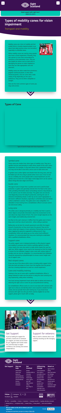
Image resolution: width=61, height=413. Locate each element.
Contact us (50, 383)
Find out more (20, 349)
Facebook (7, 396)
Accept (44, 409)
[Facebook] (25, 394)
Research (39, 381)
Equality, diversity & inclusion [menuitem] (47, 401)
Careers (49, 377)
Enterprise (18, 385)
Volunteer (28, 374)
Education (18, 383)
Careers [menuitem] (20, 401)
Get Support (12, 334)
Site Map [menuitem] (7, 401)
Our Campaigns (40, 379)
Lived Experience (41, 370)
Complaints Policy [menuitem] (19, 403)
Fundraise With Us (30, 372)
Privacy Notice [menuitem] (36, 403)
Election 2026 (40, 383)
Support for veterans (43, 334)
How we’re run (51, 379)
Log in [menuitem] (7, 405)
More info (31, 411)
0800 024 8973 (30, 14)
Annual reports (51, 381)
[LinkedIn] (12, 397)
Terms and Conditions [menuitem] (47, 403)
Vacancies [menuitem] (25, 401)
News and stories (52, 372)
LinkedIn (15, 396)
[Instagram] (11, 394)
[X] (21, 394)
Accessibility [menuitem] (13, 401)
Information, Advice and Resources (18, 372)
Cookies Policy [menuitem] (28, 403)
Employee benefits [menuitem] (34, 401)
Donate (28, 370)
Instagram (16, 394)
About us (51, 366)
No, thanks (51, 409)
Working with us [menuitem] (9, 403)
